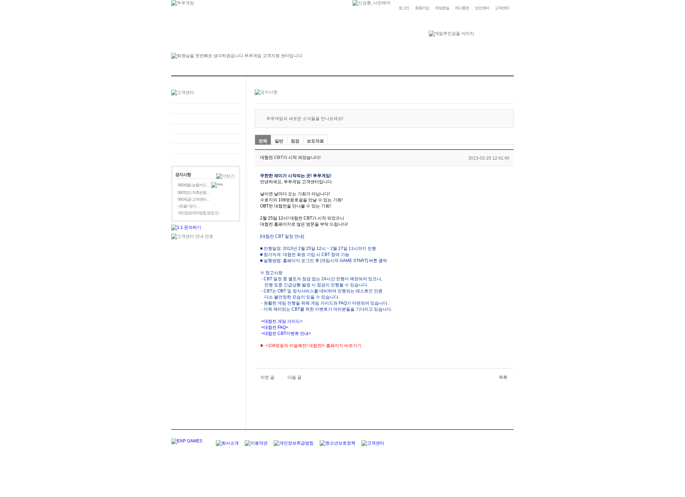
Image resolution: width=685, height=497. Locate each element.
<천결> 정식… (189, 206)
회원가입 (422, 8)
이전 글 (267, 377)
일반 (279, 141)
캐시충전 (462, 8)
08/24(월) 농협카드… (194, 185)
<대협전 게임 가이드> (281, 321)
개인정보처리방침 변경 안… (200, 213)
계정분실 (442, 8)
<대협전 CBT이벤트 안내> (285, 333)
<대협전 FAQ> (274, 327)
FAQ (205, 109)
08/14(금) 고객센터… (194, 199)
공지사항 (205, 139)
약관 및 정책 (205, 149)
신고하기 (205, 129)
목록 (503, 377)
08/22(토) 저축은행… (194, 192)
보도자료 (315, 141)
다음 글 (294, 377)
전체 (263, 141)
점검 (295, 141)
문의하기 (205, 119)
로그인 (404, 8)
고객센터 (502, 8)
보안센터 (482, 8)
